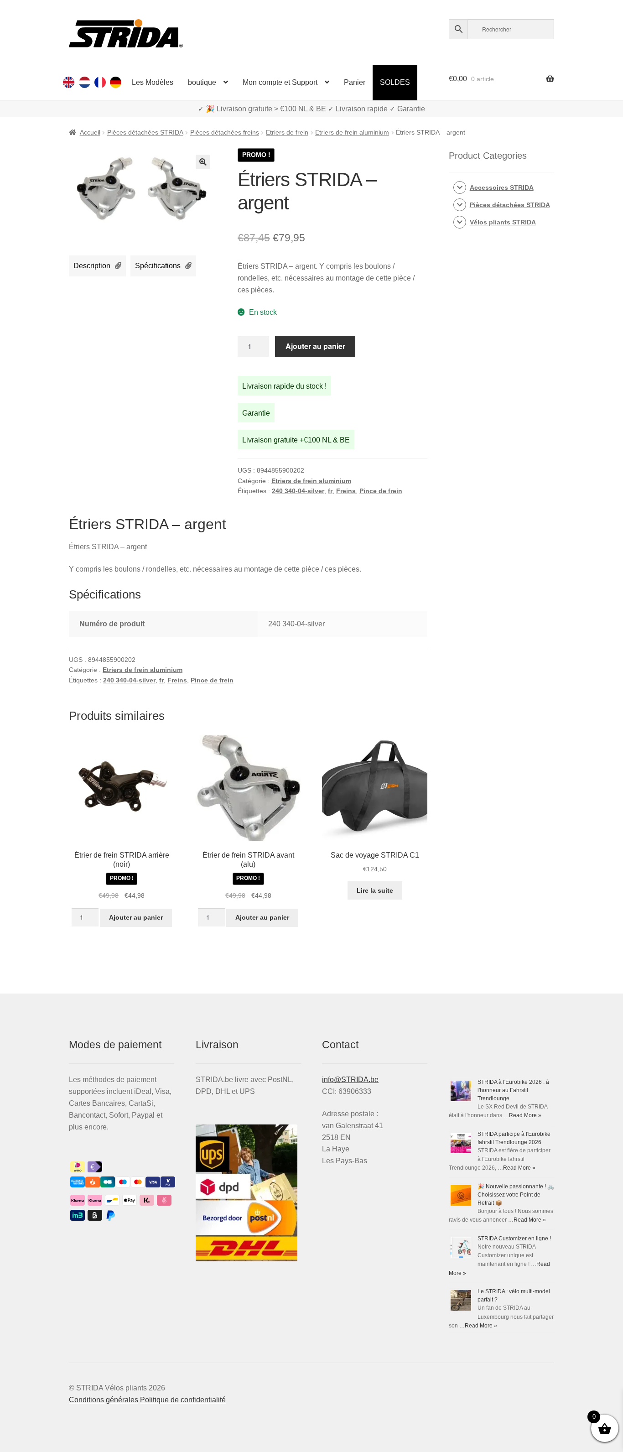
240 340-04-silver (298, 490)
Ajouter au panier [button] (136, 917)
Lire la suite (375, 890)
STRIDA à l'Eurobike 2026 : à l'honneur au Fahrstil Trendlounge (513, 1090)
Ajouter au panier (315, 346)
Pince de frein (380, 490)
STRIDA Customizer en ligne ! (514, 1238)
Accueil (90, 132)
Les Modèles (152, 82)
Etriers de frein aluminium (352, 132)
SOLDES (395, 82)
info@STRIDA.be (350, 1079)
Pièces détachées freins (224, 132)
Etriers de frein (287, 132)
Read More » (525, 1115)
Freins (346, 490)
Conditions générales (103, 1400)
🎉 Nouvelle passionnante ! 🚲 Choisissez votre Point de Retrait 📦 (516, 1194)
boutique (202, 82)
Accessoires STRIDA (502, 187)
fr (330, 490)
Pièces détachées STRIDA (145, 132)
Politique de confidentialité (183, 1400)
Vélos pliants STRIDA (503, 222)
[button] (203, 162)
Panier (354, 82)
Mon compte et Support (280, 82)
